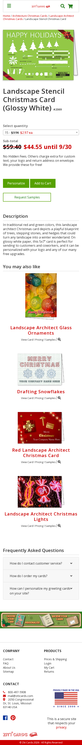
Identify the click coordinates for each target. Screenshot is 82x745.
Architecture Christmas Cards (30, 16)
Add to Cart (42, 183)
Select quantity (15, 126)
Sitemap (8, 671)
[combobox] (41, 132)
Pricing (39, 339)
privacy (61, 727)
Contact (8, 659)
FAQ (6, 663)
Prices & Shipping (55, 659)
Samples (50, 339)
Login (47, 663)
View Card (27, 339)
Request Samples (27, 197)
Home (6, 16)
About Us (9, 667)
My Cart (49, 667)
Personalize (16, 183)
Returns (49, 671)
